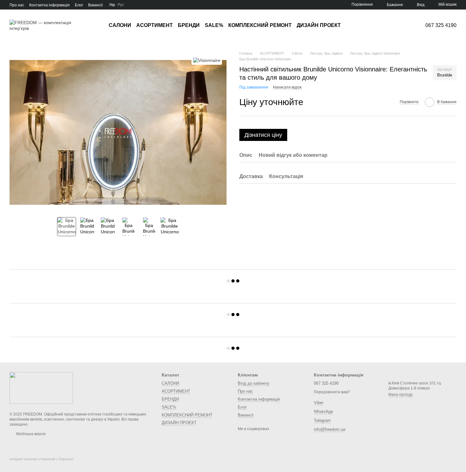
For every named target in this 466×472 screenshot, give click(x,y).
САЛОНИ (120, 25)
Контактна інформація (49, 5)
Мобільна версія (30, 434)
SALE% (214, 25)
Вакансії (95, 5)
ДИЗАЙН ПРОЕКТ (319, 25)
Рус (121, 5)
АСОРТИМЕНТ (154, 25)
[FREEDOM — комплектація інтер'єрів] (41, 387)
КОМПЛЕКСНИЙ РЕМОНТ (260, 25)
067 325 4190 (440, 25)
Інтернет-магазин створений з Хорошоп (41, 459)
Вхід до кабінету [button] (253, 383)
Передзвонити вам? (332, 392)
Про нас (17, 5)
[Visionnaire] (206, 60)
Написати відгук (287, 87)
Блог (79, 5)
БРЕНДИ (189, 25)
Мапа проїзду (400, 394)
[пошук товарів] (352, 25)
